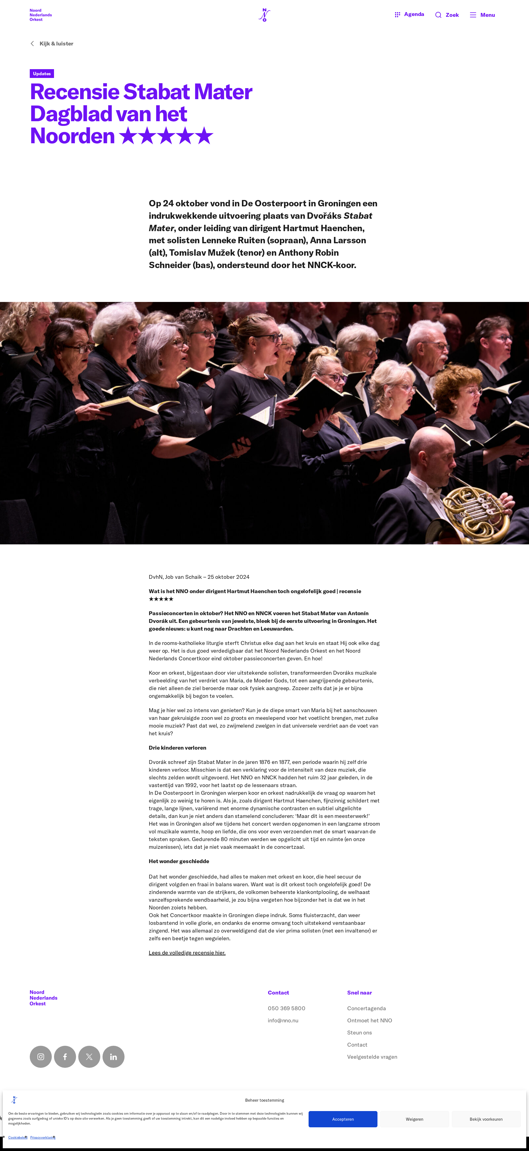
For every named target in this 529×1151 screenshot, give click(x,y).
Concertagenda (366, 1008)
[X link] (89, 1057)
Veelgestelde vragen (372, 1056)
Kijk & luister (56, 43)
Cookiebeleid (18, 1137)
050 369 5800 (287, 1008)
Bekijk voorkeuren (486, 1119)
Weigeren (414, 1119)
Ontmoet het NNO (369, 1020)
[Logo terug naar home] (41, 15)
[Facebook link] (65, 1057)
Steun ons (359, 1032)
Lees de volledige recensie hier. (187, 952)
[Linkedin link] (113, 1057)
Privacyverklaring (43, 1137)
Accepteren (343, 1119)
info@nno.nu (283, 1020)
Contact (357, 1044)
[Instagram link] (41, 1057)
